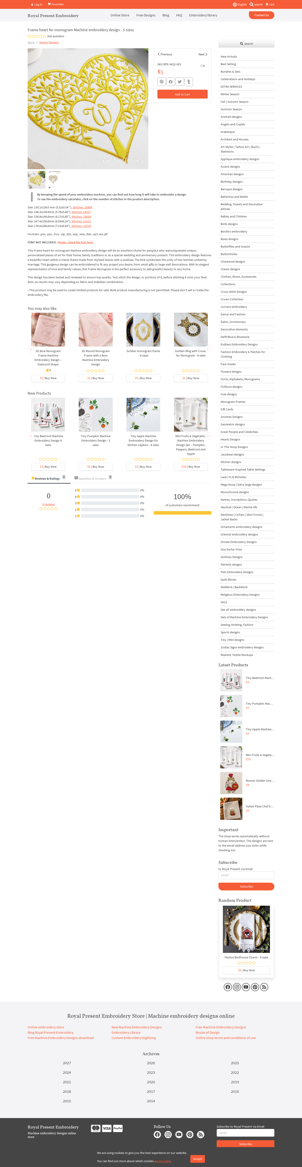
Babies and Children (234, 216)
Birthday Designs (232, 182)
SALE (224, 602)
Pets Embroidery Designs (237, 572)
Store (31, 42)
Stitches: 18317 (81, 212)
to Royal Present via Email (235, 869)
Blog (165, 15)
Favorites (57, 4)
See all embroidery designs (238, 610)
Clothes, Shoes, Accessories (238, 277)
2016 (235, 1091)
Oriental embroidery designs (239, 534)
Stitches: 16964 (82, 207)
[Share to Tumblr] (189, 82)
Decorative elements (234, 329)
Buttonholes (229, 254)
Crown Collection (232, 299)
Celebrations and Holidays (238, 79)
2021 (67, 1081)
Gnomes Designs (232, 417)
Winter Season (230, 94)
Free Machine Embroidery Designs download (61, 1037)
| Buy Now (48, 378)
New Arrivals (229, 56)
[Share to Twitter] (180, 82)
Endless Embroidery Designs (239, 344)
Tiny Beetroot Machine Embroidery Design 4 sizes (48, 440)
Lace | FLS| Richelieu (234, 477)
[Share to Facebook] (170, 82)
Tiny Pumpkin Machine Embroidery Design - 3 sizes (96, 440)
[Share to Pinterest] (161, 82)
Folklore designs (231, 387)
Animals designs (231, 117)
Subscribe (246, 886)
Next (202, 54)
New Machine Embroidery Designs (137, 1027)
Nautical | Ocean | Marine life (239, 507)
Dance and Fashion (233, 314)
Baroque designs (232, 189)
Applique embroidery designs (240, 159)
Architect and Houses (234, 139)
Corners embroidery (234, 307)
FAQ (179, 15)
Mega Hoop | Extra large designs (241, 485)
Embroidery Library (126, 1032)
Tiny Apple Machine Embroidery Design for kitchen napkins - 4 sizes (143, 440)
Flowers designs (231, 372)
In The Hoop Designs (234, 447)
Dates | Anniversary (233, 322)
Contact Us (261, 15)
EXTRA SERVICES (231, 87)
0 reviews (48, 504)
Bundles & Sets (230, 72)
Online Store (120, 15)
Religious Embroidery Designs (240, 595)
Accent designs (230, 167)
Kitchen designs (231, 462)
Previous (166, 54)
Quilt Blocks (228, 580)
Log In (38, 4)
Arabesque (228, 132)
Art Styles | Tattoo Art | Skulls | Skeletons (240, 149)
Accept (197, 1159)
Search (248, 44)
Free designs (229, 394)
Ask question (55, 36)
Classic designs (230, 269)
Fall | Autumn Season (234, 102)
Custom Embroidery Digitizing (134, 1037)
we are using (162, 1161)
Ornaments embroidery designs (241, 527)
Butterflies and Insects (235, 246)
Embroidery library (203, 15)
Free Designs (145, 15)
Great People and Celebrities (239, 432)
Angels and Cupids (233, 124)
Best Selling (228, 64)
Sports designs (230, 632)
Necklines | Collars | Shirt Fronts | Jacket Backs (242, 517)
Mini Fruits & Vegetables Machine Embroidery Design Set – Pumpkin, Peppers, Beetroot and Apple (190, 445)
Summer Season (231, 109)
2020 (151, 1081)
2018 (67, 1091)
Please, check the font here (75, 242)
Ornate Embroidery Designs (239, 542)
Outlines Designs (232, 557)
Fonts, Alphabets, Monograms (240, 379)
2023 (151, 1072)
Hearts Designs (49, 42)
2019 (235, 1081)
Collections (228, 284)
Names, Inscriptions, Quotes (239, 500)
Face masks (228, 364)
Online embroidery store (46, 1027)
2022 (235, 1072)
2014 (151, 1100)
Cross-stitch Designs (234, 292)
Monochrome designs (235, 492)
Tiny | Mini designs (232, 640)
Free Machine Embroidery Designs (221, 1027)
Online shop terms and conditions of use (226, 1037)
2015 (67, 1100)
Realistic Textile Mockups (237, 655)
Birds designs (229, 224)
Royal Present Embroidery (53, 15)
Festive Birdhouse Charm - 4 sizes (246, 957)
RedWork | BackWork (234, 587)
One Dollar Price (231, 549)
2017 (151, 1091)
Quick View (48, 332)
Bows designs (229, 239)
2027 (67, 1062)
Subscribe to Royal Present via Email (240, 1126)
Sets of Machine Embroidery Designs (244, 617)
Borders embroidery (234, 231)
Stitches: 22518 (81, 226)
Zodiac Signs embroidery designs (242, 647)
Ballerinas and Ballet (234, 197)
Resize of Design (208, 1032)
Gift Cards (227, 409)
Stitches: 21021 (81, 221)
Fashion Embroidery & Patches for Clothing (243, 354)
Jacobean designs (232, 454)
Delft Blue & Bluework (235, 337)
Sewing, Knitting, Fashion (237, 625)
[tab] (49, 479)
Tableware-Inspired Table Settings (243, 469)
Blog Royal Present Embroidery (50, 1032)
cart (271, 4)
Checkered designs (233, 262)
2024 (67, 1072)
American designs (232, 174)
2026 (151, 1062)
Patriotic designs (231, 564)
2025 (235, 1062)
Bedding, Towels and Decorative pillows (242, 206)
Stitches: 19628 (81, 217)
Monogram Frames (233, 402)
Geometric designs (233, 424)
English (242, 4)
